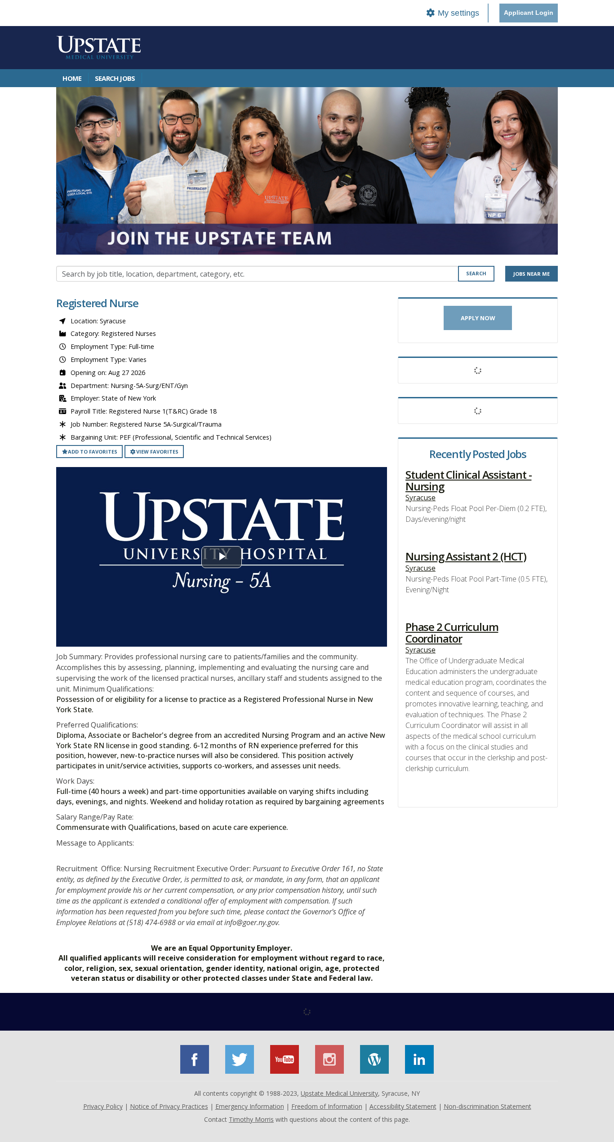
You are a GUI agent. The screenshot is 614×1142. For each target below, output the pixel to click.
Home (71, 78)
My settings (457, 13)
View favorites (157, 451)
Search (476, 273)
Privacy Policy (103, 1106)
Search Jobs (115, 78)
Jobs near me (531, 273)
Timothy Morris (251, 1119)
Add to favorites (92, 451)
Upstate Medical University (339, 1093)
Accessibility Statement (402, 1106)
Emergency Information (249, 1106)
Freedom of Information (326, 1106)
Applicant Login (528, 12)
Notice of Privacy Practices (169, 1106)
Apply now (478, 318)
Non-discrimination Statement (487, 1106)
